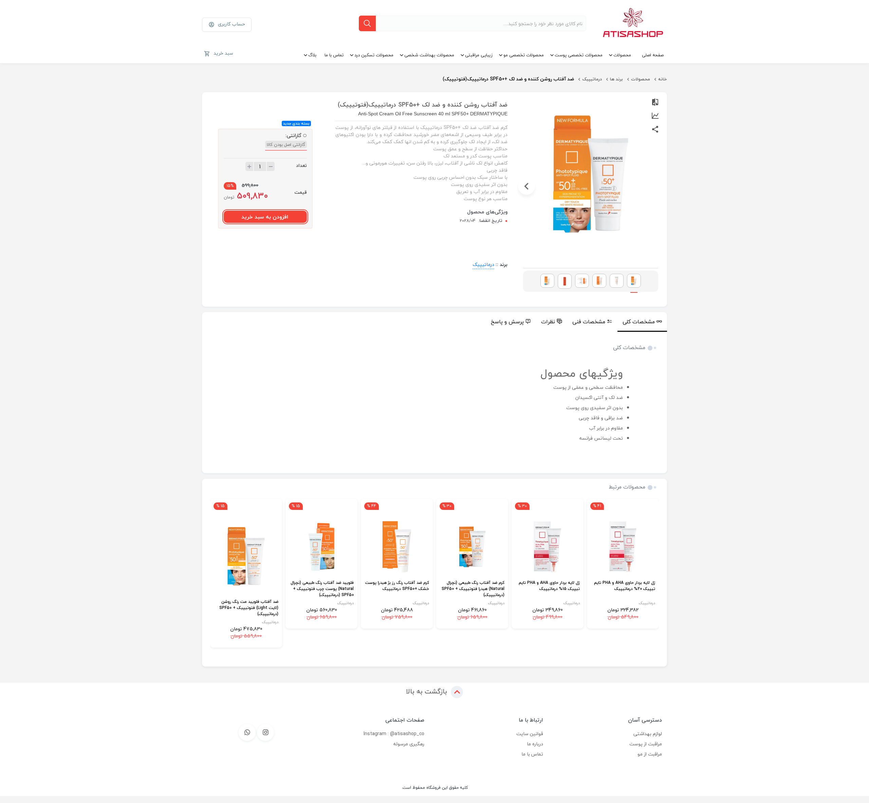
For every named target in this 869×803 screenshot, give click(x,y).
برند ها (616, 79)
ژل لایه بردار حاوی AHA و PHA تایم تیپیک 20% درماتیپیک (624, 586)
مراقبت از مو (649, 754)
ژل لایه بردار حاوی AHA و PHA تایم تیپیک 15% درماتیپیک (549, 586)
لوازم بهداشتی (647, 733)
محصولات (622, 55)
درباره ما (535, 744)
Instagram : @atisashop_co (394, 733)
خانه (662, 79)
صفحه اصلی (653, 55)
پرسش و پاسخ (507, 321)
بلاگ (312, 55)
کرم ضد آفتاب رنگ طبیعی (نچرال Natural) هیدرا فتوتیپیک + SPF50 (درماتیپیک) (473, 589)
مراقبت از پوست (645, 744)
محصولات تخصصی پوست (579, 55)
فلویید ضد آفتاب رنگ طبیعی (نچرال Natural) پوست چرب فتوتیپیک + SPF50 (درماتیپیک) (322, 589)
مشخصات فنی (588, 321)
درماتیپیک (592, 79)
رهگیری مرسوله (408, 744)
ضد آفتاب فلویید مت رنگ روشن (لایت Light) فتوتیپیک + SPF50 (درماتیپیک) (248, 608)
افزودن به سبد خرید (264, 217)
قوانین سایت (529, 733)
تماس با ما (334, 55)
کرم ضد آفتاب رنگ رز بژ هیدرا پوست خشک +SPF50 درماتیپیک (397, 586)
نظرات (548, 321)
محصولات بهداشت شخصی (429, 55)
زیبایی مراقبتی (479, 55)
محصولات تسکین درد (373, 55)
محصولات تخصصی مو (523, 55)
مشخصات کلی (639, 321)
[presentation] (654, 186)
